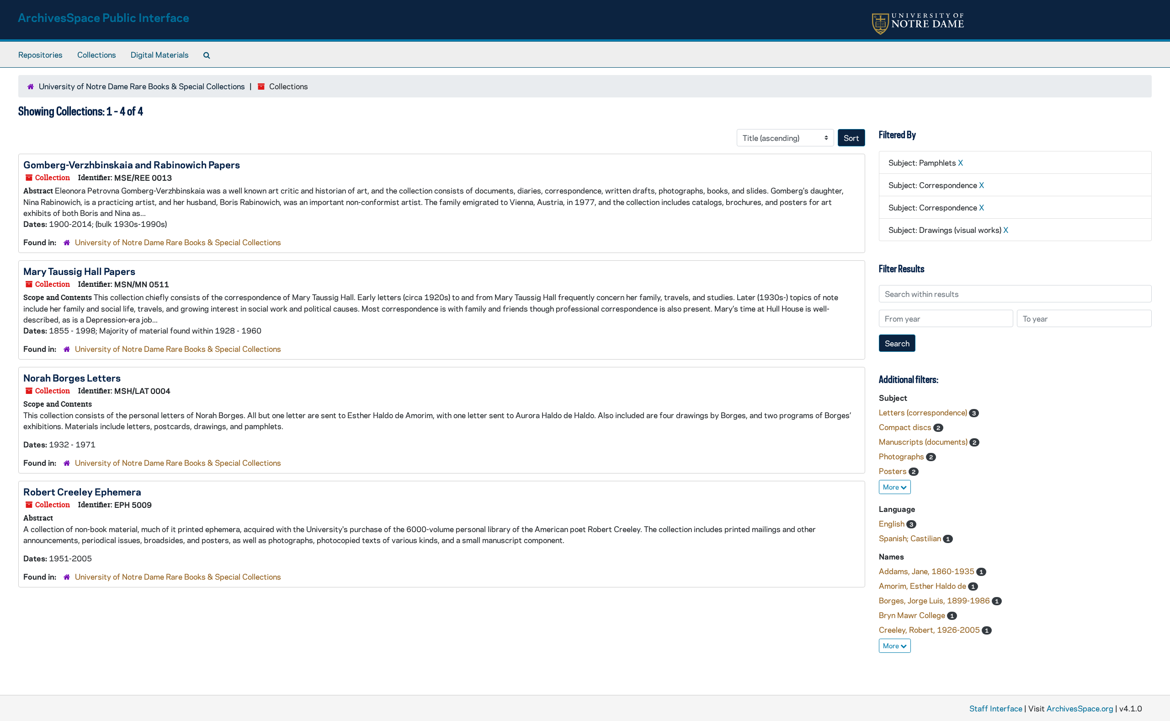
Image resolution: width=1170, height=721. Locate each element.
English (892, 523)
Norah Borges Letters (72, 377)
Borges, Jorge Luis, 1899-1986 (935, 600)
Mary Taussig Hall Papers (79, 270)
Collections (96, 54)
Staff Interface (995, 708)
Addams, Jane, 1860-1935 (927, 571)
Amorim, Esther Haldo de (923, 586)
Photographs (902, 456)
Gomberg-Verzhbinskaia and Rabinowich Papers (131, 164)
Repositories (40, 54)
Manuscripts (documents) (924, 441)
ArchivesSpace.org (1080, 708)
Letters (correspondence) (924, 412)
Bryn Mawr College (913, 615)
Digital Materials (160, 54)
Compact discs (906, 427)
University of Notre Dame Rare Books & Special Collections (142, 86)
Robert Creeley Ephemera (82, 491)
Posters (894, 471)
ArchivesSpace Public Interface (103, 17)
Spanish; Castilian (911, 538)
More (891, 486)
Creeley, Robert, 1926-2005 (930, 629)
